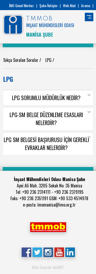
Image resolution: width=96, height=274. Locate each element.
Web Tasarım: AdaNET (48, 267)
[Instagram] (48, 252)
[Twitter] (37, 252)
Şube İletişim (48, 5)
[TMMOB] (48, 226)
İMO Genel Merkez (21, 5)
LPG (49, 60)
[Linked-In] (70, 252)
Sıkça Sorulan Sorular (21, 60)
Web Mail (69, 5)
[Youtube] (59, 252)
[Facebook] (26, 252)
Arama (85, 5)
